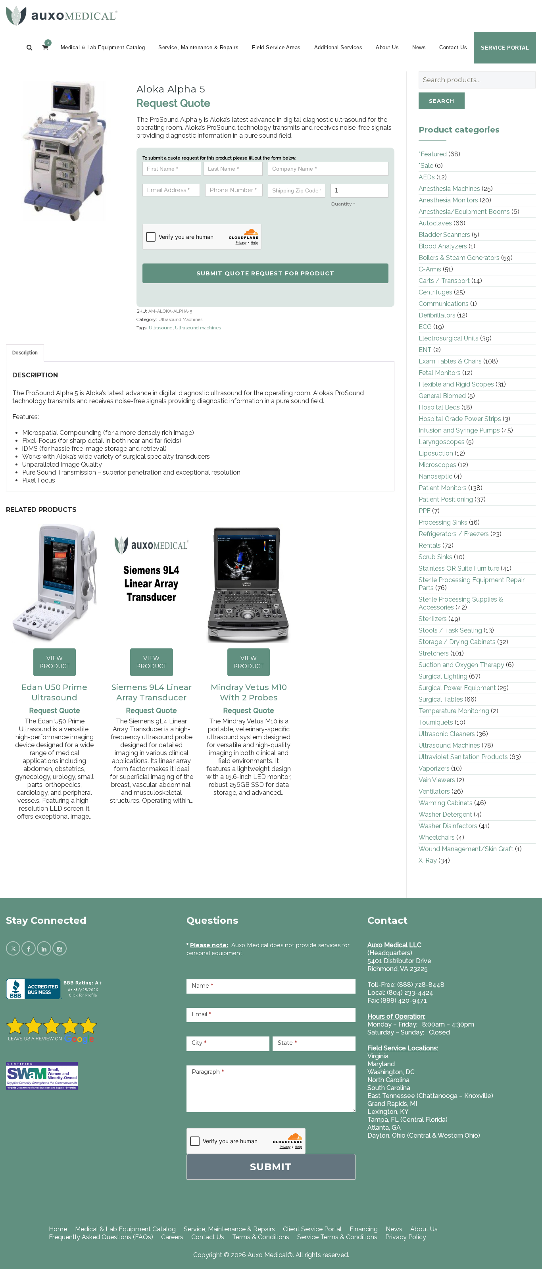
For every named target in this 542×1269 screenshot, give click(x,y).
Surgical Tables (441, 699)
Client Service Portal (312, 1229)
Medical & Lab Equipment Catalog (103, 47)
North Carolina (388, 1080)
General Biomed (442, 396)
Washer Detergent (445, 814)
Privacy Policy (405, 1237)
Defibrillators (437, 315)
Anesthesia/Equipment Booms (464, 211)
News (419, 47)
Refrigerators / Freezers (454, 534)
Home (58, 1229)
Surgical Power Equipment (457, 688)
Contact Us (453, 47)
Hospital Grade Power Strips (460, 419)
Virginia (377, 1056)
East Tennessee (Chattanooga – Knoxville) (430, 1096)
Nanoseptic (435, 476)
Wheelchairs (437, 837)
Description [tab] (25, 353)
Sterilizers (433, 619)
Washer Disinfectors (448, 826)
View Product (54, 662)
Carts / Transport (444, 281)
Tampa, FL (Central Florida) (407, 1119)
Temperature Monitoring (454, 711)
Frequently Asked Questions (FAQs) (101, 1237)
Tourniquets (436, 722)
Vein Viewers (437, 780)
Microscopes (437, 465)
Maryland (381, 1064)
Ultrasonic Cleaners (447, 734)
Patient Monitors (443, 488)
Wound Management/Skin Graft (466, 849)
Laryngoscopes (442, 442)
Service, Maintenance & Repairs (198, 47)
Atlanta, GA (384, 1127)
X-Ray (428, 860)
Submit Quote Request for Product (265, 273)
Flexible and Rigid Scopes (456, 384)
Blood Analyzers (443, 246)
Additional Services (338, 47)
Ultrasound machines (198, 328)
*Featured (433, 154)
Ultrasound (161, 328)
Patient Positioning (446, 499)
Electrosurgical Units (449, 338)
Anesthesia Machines (449, 188)
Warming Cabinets (446, 803)
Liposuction (436, 453)
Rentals (430, 545)
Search (441, 101)
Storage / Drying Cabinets (457, 642)
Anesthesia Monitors (448, 200)
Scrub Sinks (435, 557)
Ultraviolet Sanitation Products (463, 757)
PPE (425, 511)
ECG (425, 327)
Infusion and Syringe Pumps (459, 430)
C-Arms (430, 269)
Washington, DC (391, 1072)
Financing (364, 1229)
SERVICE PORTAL (505, 48)
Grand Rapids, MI (392, 1103)
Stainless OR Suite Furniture (459, 568)
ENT (425, 350)
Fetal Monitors (440, 373)
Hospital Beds (439, 407)
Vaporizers (434, 768)
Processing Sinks (443, 522)
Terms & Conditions (260, 1237)
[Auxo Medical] (61, 16)
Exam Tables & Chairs (450, 361)
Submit (271, 1167)
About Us (387, 47)
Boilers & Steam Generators (459, 257)
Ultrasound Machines (180, 319)
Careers (172, 1237)
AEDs (427, 177)
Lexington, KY (388, 1111)
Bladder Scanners (444, 234)
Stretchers (434, 653)
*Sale (426, 165)
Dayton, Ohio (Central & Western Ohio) (423, 1135)
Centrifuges (435, 292)
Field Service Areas (276, 47)
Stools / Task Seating (450, 630)
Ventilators (434, 791)
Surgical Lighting (443, 676)
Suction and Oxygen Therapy (461, 665)
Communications (444, 304)
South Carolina (388, 1088)
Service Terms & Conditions (337, 1237)
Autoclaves (435, 223)
